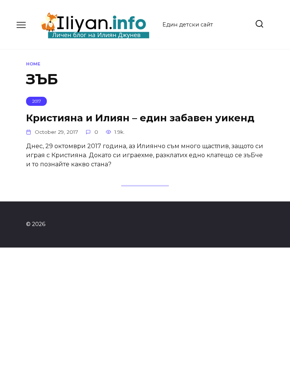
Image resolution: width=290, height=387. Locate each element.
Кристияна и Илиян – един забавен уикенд (140, 117)
